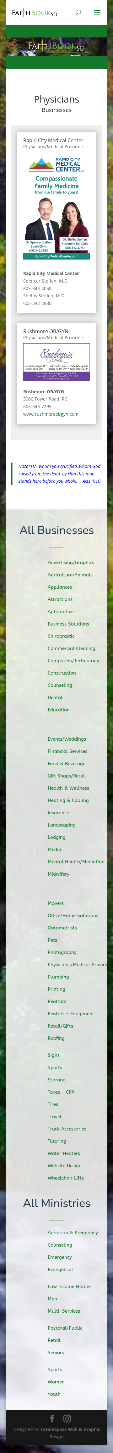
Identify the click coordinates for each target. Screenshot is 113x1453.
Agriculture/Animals (70, 575)
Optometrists (62, 928)
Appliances (60, 587)
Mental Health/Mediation (76, 862)
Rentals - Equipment (71, 1014)
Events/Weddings (67, 739)
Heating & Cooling (68, 800)
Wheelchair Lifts (66, 1178)
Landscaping (62, 825)
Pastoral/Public (65, 1328)
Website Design (65, 1166)
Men (52, 1299)
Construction (62, 673)
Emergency (60, 1257)
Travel (55, 1116)
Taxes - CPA (61, 1092)
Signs (54, 1055)
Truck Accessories (67, 1129)
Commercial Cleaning (71, 648)
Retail (54, 1340)
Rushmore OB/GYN (45, 331)
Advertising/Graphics (71, 562)
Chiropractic (61, 636)
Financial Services (67, 751)
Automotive (61, 611)
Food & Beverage (66, 763)
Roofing (56, 1038)
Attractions (60, 599)
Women (56, 1382)
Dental (55, 697)
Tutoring (57, 1141)
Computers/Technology (73, 661)
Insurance (58, 813)
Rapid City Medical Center (53, 140)
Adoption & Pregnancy (73, 1233)
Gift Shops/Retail (67, 776)
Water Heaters (64, 1153)
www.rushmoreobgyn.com (50, 414)
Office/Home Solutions (73, 915)
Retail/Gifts (60, 1026)
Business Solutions (68, 624)
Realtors (57, 1001)
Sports (55, 1067)
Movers (56, 903)
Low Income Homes (69, 1286)
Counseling (60, 685)
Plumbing (58, 977)
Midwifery (58, 874)
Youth (54, 1394)
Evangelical (60, 1269)
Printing (56, 989)
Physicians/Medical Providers (53, 146)
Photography (62, 952)
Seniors (56, 1352)
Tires (53, 1104)
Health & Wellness (68, 788)
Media (54, 849)
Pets (52, 940)
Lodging (57, 837)
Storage (56, 1080)
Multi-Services (64, 1311)
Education (59, 710)
